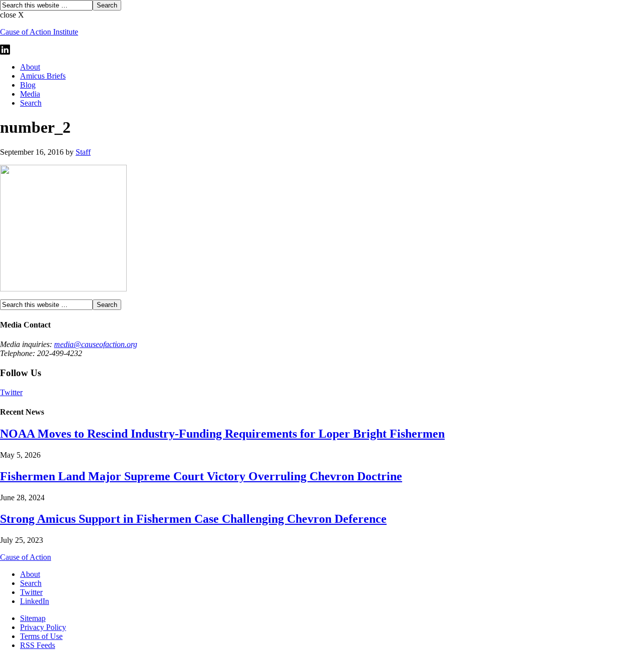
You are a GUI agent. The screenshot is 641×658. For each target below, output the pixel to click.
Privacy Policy (43, 627)
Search (31, 103)
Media (30, 94)
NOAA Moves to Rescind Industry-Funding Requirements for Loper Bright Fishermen (222, 433)
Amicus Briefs (43, 76)
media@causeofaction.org (95, 344)
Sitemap (33, 618)
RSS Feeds (37, 645)
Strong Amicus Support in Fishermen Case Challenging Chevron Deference (193, 518)
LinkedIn (34, 601)
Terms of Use (41, 636)
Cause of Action (25, 557)
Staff (83, 152)
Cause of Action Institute (39, 32)
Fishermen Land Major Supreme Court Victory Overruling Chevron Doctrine (201, 476)
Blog (28, 85)
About (30, 67)
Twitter (11, 392)
